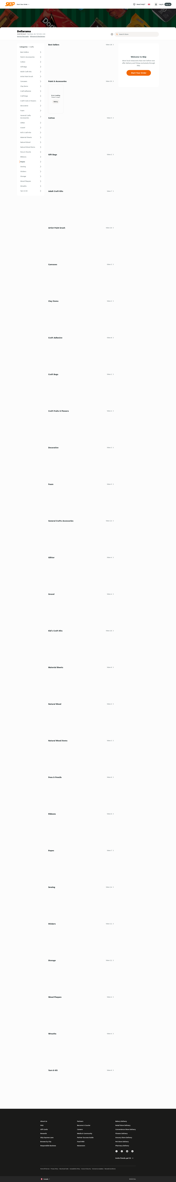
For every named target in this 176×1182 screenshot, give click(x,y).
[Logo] (11, 4)
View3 (109, 264)
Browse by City (45, 1141)
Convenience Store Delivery (125, 1129)
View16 (109, 631)
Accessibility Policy (75, 1169)
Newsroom (81, 1146)
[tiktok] (132, 1152)
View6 (109, 667)
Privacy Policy (54, 1169)
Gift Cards (44, 1129)
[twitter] (116, 1152)
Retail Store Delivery (122, 1125)
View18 (109, 45)
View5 (109, 118)
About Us (43, 1121)
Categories (24, 47)
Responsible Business (48, 1146)
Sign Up (168, 4)
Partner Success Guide (85, 1137)
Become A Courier (83, 1125)
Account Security (86, 1169)
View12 (109, 521)
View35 (109, 81)
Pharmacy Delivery (122, 1146)
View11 (109, 924)
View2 (109, 154)
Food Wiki (80, 1141)
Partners (80, 1121)
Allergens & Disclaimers (37, 36)
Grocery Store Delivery (123, 1137)
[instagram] (127, 1152)
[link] (31, 52)
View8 (109, 338)
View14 (109, 887)
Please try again (55, 97)
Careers (80, 1129)
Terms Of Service (45, 1169)
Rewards (43, 1133)
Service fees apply (23, 36)
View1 (109, 374)
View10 (109, 228)
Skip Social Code (63, 1169)
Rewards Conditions (110, 1169)
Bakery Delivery (121, 1121)
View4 (109, 411)
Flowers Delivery (121, 1133)
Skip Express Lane (46, 1137)
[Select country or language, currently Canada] (149, 4)
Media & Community (84, 1133)
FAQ (41, 1125)
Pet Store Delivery (122, 1141)
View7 (109, 191)
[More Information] (112, 34)
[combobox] (138, 34)
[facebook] (122, 1152)
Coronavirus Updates (97, 1169)
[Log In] (156, 4)
